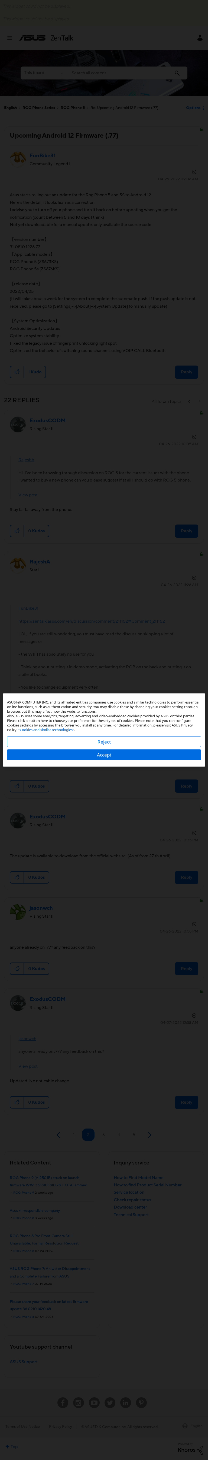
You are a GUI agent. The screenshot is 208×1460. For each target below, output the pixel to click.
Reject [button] (104, 742)
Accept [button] (104, 755)
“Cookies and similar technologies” (46, 729)
